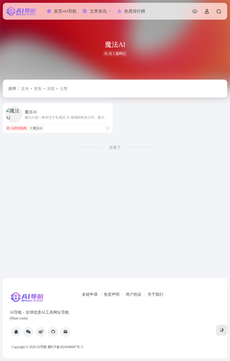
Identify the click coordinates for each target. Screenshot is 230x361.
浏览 (51, 89)
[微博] (41, 332)
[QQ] (16, 332)
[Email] (65, 332)
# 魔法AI (36, 128)
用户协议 (133, 294)
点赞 (64, 89)
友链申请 (90, 294)
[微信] (28, 332)
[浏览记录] (195, 11)
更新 (38, 89)
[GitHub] (53, 332)
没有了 (115, 147)
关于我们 (155, 294)
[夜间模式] (221, 330)
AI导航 (41, 347)
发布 (25, 89)
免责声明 (111, 294)
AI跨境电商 (19, 128)
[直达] (107, 128)
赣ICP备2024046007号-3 (65, 347)
